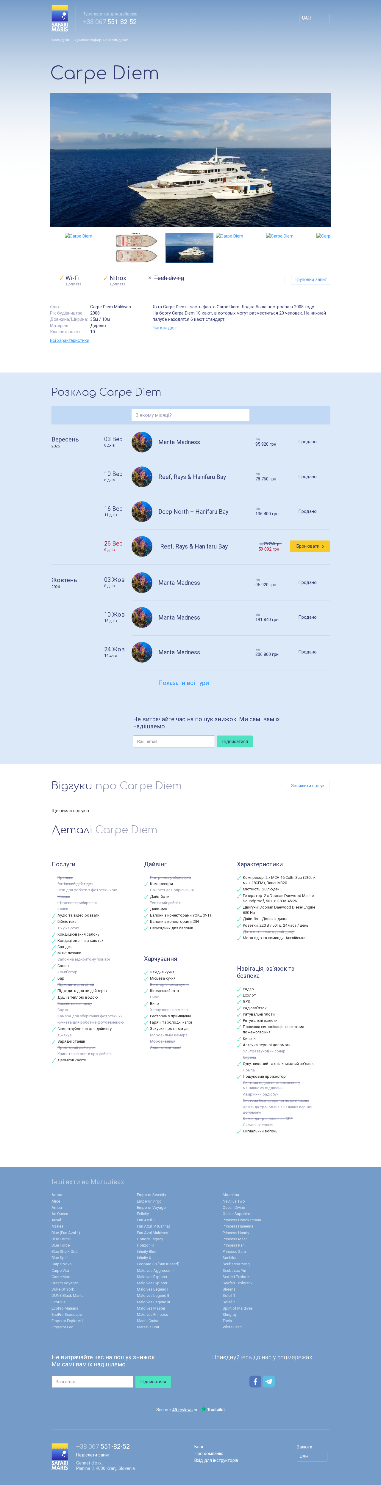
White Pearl (232, 1327)
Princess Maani (236, 1239)
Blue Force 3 (62, 1239)
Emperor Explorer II (67, 1321)
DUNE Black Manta (67, 1295)
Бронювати (307, 546)
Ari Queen (59, 1213)
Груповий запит (311, 279)
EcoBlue (58, 1302)
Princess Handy (236, 1233)
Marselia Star (148, 1327)
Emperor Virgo (149, 1201)
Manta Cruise (148, 1321)
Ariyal (56, 1220)
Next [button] (328, 248)
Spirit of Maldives (238, 1308)
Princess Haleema (238, 1226)
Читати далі (165, 328)
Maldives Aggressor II (155, 1270)
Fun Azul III (146, 1220)
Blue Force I (61, 1245)
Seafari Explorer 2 (238, 1283)
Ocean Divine (234, 1207)
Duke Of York (62, 1289)
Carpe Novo (61, 1264)
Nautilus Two (234, 1201)
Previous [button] (53, 248)
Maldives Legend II (153, 1295)
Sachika (229, 1257)
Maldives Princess (152, 1314)
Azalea (57, 1226)
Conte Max (60, 1277)
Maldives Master (151, 1308)
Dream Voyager (64, 1283)
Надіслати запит (93, 1455)
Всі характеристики (69, 340)
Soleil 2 (229, 1302)
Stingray (230, 1314)
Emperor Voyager (152, 1207)
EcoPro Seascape (66, 1314)
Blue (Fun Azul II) (65, 1233)
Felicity (143, 1213)
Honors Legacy (150, 1239)
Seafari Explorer (236, 1277)
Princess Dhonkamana (242, 1220)
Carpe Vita (60, 1270)
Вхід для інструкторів (216, 1460)
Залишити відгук (308, 785)
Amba (56, 1207)
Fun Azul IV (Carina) (153, 1226)
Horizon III (145, 1245)
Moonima (231, 1194)
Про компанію (209, 1453)
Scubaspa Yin (234, 1270)
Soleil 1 (229, 1295)
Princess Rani (234, 1245)
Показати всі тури (183, 682)
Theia (227, 1321)
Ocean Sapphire (236, 1213)
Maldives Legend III (153, 1302)
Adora (56, 1194)
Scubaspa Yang (236, 1264)
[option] (190, 160)
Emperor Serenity (151, 1194)
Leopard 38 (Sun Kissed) (158, 1264)
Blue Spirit (60, 1257)
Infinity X (144, 1257)
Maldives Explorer (152, 1277)
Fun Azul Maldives (152, 1233)
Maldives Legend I (152, 1289)
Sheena (229, 1289)
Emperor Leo (62, 1327)
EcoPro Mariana (64, 1308)
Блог (199, 1446)
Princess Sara (234, 1251)
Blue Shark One (64, 1251)
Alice (55, 1201)
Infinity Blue (146, 1251)
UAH (306, 18)
